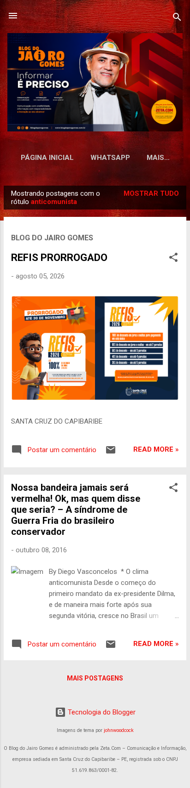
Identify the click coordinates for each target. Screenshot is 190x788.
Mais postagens (95, 678)
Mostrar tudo (151, 193)
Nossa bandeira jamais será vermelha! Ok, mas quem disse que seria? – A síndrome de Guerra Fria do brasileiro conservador (75, 509)
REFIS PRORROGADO (59, 257)
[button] (173, 259)
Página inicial (47, 157)
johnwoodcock (119, 730)
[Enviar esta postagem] (110, 453)
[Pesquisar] (177, 19)
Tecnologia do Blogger (101, 712)
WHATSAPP (110, 157)
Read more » (156, 449)
